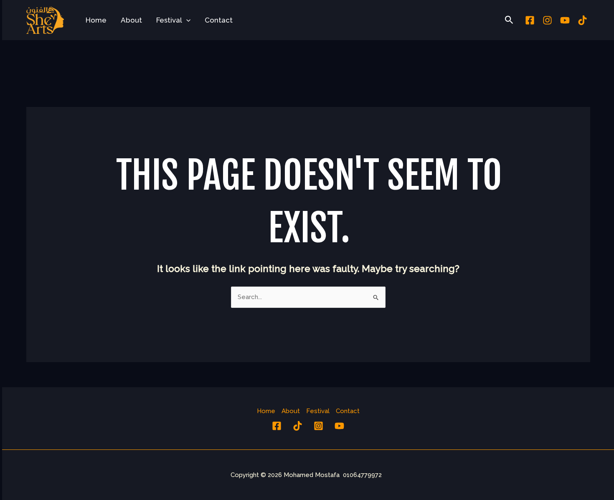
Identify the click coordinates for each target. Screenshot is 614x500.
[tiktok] (582, 20)
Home (96, 20)
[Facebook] (530, 20)
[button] (186, 20)
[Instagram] (547, 20)
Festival (169, 20)
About (131, 20)
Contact (219, 20)
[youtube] (565, 20)
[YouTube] (339, 426)
